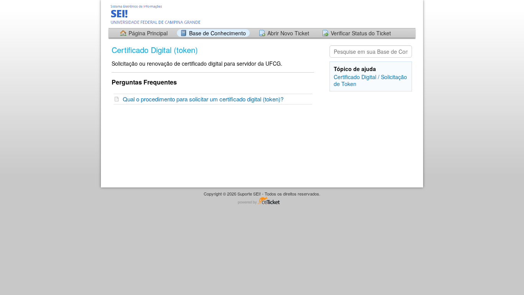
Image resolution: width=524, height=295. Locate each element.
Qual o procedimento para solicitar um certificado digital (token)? (205, 99)
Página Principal (148, 33)
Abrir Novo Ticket (288, 33)
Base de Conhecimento (217, 33)
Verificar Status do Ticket (361, 33)
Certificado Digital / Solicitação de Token (370, 80)
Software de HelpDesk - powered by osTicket (262, 201)
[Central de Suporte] (156, 13)
